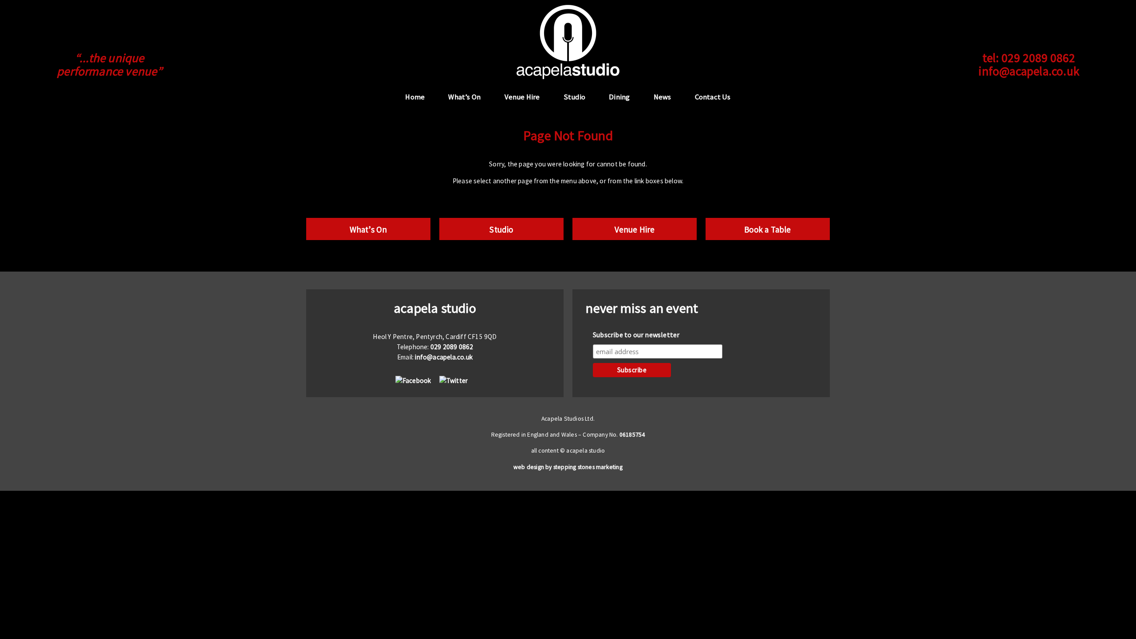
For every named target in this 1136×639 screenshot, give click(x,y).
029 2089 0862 (1039, 57)
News (662, 97)
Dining (619, 97)
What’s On (464, 97)
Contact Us (713, 97)
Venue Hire (522, 97)
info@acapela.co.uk (1028, 71)
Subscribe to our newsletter (636, 334)
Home (415, 97)
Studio (574, 97)
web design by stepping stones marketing (568, 467)
